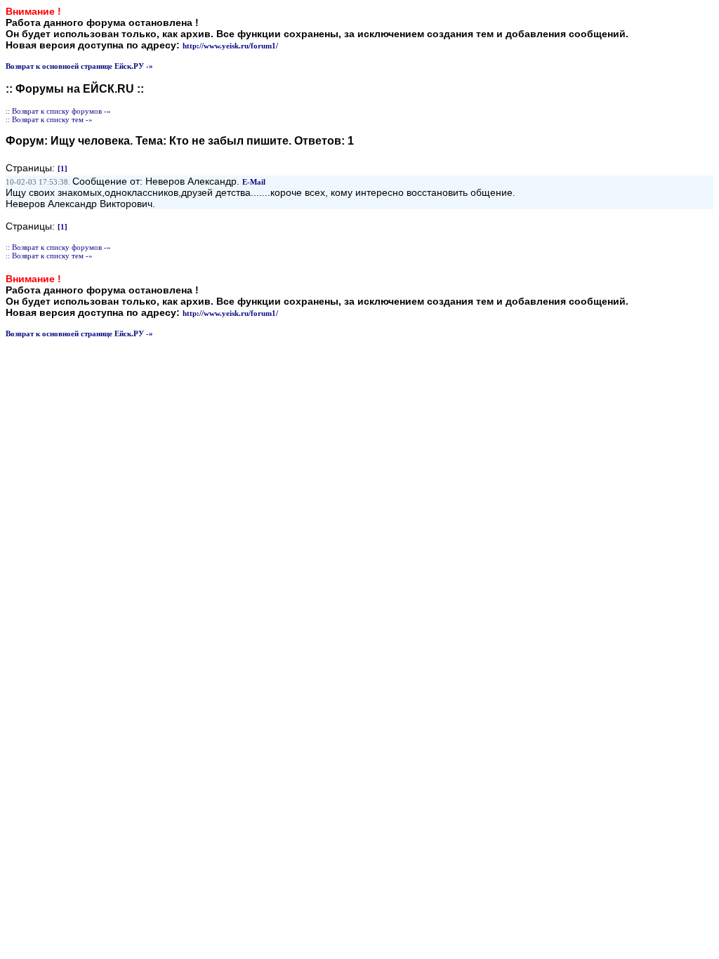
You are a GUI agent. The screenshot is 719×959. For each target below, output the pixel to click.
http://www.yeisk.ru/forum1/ (230, 45)
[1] (62, 168)
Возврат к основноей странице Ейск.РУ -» (79, 66)
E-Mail (253, 182)
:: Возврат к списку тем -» (49, 119)
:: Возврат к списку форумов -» (58, 111)
